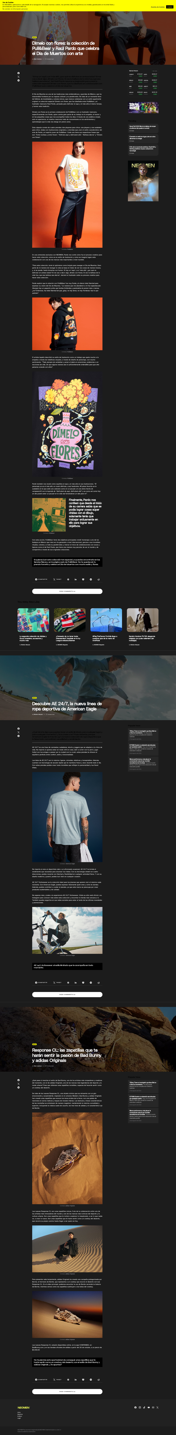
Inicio (19, 1412)
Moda (34, 37)
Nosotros (20, 1414)
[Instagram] (140, 1407)
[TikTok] (144, 1407)
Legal (19, 1418)
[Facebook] (135, 1407)
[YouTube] (149, 1407)
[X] (157, 1407)
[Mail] (153, 1407)
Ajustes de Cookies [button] (158, 7)
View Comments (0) (67, 591)
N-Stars (20, 1416)
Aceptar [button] (169, 7)
